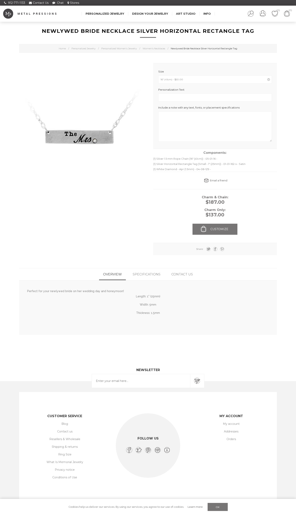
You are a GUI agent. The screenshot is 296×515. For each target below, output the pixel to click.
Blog (64, 424)
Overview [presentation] (112, 274)
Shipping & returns (65, 447)
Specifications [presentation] (146, 274)
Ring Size (64, 454)
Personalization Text (171, 89)
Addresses (231, 431)
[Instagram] (157, 450)
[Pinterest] (148, 450)
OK (217, 507)
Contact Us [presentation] (182, 274)
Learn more (195, 506)
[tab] (112, 274)
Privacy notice (65, 470)
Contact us (64, 431)
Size (161, 71)
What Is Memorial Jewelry (65, 462)
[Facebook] (129, 450)
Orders (231, 439)
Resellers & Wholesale (64, 439)
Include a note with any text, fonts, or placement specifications (199, 107)
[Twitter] (138, 450)
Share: (199, 248)
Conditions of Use (64, 477)
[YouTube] (167, 450)
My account (231, 424)
